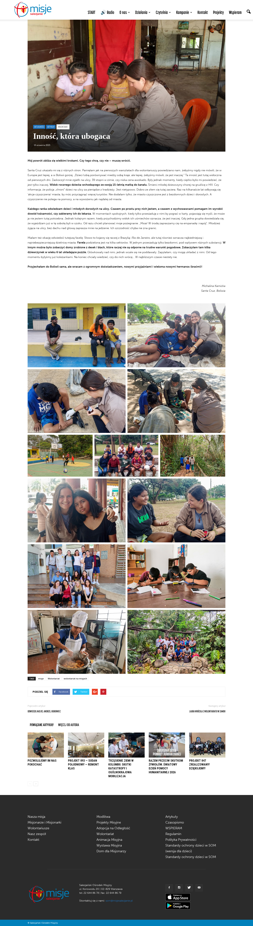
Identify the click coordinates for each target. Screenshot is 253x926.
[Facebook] (169, 888)
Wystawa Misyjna (109, 845)
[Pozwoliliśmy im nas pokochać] (46, 745)
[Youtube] (199, 888)
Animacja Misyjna (109, 840)
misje (41, 678)
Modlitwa (103, 817)
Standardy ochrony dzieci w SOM (190, 857)
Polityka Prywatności (180, 840)
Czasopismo (174, 822)
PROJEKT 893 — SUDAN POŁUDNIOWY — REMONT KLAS (83, 764)
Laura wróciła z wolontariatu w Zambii (207, 711)
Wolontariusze (38, 828)
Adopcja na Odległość (113, 828)
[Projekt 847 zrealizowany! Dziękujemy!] (207, 745)
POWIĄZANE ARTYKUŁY (42, 725)
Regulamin (173, 834)
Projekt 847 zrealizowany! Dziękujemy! (199, 764)
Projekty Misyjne (108, 822)
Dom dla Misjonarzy (111, 851)
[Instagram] (179, 888)
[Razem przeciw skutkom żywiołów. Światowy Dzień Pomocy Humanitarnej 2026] (167, 745)
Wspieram (235, 12)
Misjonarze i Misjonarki (44, 822)
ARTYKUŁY (50, 126)
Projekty (218, 12)
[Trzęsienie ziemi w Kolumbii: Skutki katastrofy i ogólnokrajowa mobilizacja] (126, 745)
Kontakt (202, 12)
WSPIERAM (173, 828)
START (91, 12)
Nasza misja (36, 817)
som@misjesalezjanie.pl (119, 900)
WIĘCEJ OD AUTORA (68, 725)
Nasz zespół (37, 834)
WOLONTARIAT (63, 126)
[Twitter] (189, 888)
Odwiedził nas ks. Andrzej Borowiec (44, 711)
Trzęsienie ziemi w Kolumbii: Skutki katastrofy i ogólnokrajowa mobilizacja (121, 768)
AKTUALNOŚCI (39, 126)
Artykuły (171, 817)
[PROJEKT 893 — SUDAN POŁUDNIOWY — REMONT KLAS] (86, 745)
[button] (248, 12)
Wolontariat (54, 678)
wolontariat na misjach (75, 678)
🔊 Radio (107, 12)
